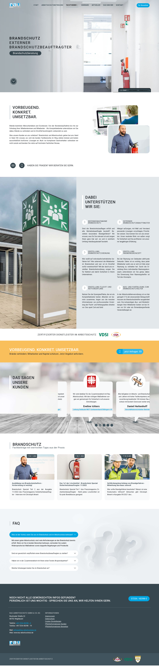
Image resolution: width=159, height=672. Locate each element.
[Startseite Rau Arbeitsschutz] (14, 5)
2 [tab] (100, 425)
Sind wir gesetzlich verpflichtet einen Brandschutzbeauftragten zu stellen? (40, 553)
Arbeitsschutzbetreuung (52, 5)
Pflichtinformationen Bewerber (56, 627)
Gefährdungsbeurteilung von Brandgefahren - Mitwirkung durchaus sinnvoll (126, 484)
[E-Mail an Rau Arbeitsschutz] (13, 165)
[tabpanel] (81, 399)
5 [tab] (111, 425)
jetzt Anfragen (131, 351)
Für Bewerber (143, 5)
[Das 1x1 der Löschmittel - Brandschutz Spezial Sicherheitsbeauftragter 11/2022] (79, 467)
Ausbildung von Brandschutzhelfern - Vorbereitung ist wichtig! (27, 484)
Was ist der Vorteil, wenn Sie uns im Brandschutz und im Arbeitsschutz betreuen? (42, 535)
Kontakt (119, 5)
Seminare (85, 5)
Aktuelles (96, 5)
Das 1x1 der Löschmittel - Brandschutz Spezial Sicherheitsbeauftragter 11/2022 (79, 484)
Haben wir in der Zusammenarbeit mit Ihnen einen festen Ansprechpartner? (40, 561)
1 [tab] (96, 425)
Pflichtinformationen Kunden (55, 624)
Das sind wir (108, 5)
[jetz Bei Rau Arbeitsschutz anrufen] (22, 165)
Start (36, 5)
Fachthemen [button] (71, 5)
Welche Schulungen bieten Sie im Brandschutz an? (31, 568)
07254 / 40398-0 (139, 598)
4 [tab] (108, 425)
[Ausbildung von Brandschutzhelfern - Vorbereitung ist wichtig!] (31, 467)
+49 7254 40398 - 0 (23, 623)
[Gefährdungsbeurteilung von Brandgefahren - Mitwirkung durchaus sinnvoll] (127, 467)
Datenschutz (50, 619)
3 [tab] (104, 425)
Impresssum (50, 616)
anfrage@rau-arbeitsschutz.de (24, 630)
